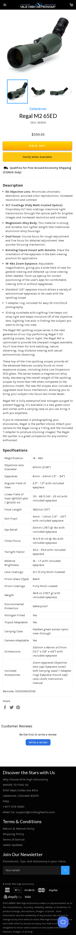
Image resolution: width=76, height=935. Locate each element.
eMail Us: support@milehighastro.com (29, 812)
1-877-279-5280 (13, 806)
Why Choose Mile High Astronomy (25, 779)
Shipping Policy (13, 834)
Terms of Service (14, 839)
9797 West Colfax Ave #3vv (20, 790)
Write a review (38, 742)
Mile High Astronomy (23, 883)
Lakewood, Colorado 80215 (21, 795)
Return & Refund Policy (18, 828)
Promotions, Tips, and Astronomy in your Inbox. (34, 861)
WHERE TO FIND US (15, 785)
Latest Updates (13, 845)
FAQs (6, 801)
